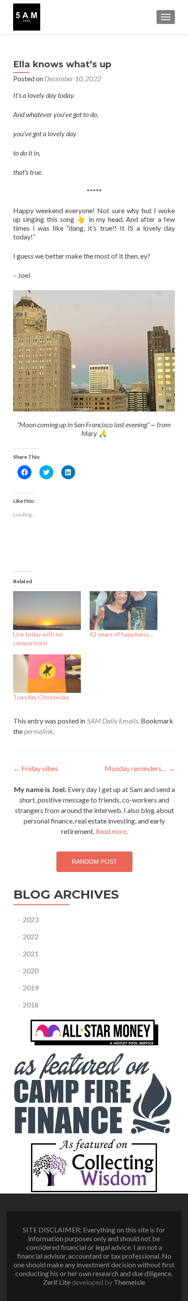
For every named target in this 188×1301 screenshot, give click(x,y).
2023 (30, 919)
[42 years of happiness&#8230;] (123, 610)
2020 (30, 970)
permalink (38, 731)
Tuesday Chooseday (41, 697)
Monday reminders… (139, 768)
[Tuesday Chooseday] (47, 673)
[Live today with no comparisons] (47, 610)
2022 (30, 936)
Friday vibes (35, 768)
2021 (30, 953)
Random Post (94, 861)
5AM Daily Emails (112, 720)
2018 (30, 1004)
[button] (26, 17)
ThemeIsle (129, 1282)
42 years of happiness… (121, 634)
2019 (30, 987)
